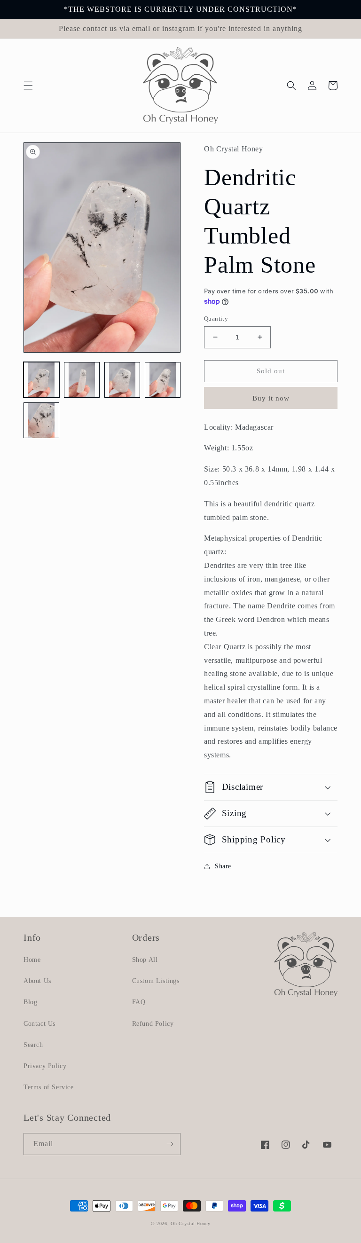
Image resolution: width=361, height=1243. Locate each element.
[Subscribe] (169, 1144)
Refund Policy (153, 1023)
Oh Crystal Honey (190, 1223)
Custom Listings (156, 980)
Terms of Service (49, 1087)
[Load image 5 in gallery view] (41, 420)
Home (32, 959)
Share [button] (223, 866)
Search (33, 1044)
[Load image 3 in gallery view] (122, 380)
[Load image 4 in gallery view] (162, 380)
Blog (30, 1002)
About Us (37, 980)
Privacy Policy (45, 1066)
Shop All (145, 959)
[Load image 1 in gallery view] (41, 380)
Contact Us (39, 1023)
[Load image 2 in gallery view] (82, 380)
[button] (28, 85)
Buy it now (271, 398)
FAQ (139, 1002)
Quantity (216, 318)
